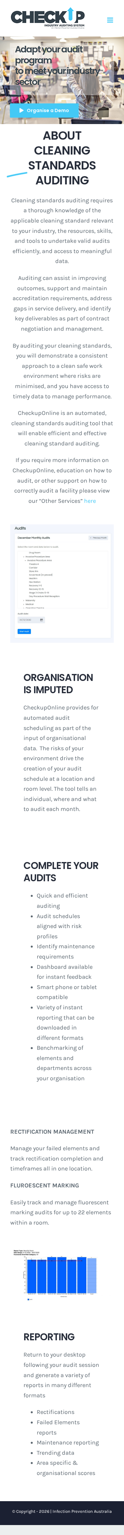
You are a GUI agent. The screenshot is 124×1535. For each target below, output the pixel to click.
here (90, 500)
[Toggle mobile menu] (110, 20)
